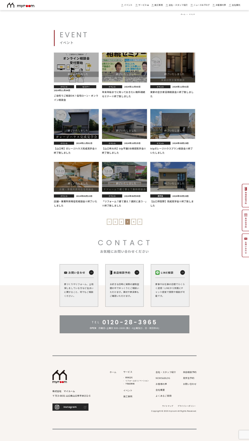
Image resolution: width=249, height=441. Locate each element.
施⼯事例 (127, 396)
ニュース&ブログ (202, 4)
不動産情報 (130, 383)
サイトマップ (167, 406)
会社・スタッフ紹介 (178, 4)
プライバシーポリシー (187, 406)
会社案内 (236, 4)
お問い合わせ (190, 383)
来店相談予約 (190, 372)
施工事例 (158, 4)
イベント (128, 4)
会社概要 (160, 389)
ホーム (183, 14)
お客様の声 (221, 4)
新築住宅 (129, 377)
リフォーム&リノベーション (137, 380)
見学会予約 (188, 377)
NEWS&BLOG (163, 377)
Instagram (70, 407)
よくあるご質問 (163, 395)
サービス (142, 4)
